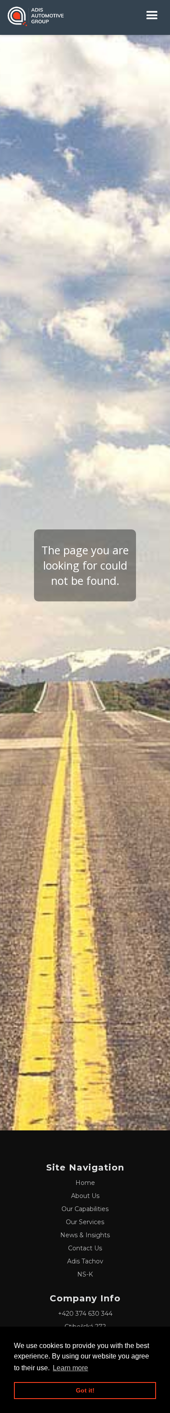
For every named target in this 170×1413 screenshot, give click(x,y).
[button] (152, 15)
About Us (85, 1196)
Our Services (85, 1222)
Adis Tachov (85, 1261)
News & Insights (85, 1235)
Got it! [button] (85, 1390)
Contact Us (85, 1248)
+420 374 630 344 (85, 1313)
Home (85, 1183)
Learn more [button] (70, 1368)
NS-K (85, 1274)
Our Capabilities (85, 1209)
